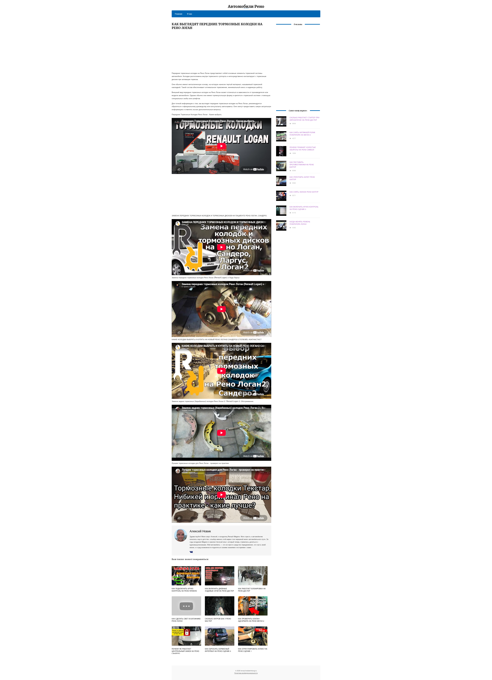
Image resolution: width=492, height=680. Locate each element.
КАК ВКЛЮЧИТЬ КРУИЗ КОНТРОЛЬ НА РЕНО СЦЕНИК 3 (304, 208)
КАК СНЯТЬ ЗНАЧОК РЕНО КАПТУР (304, 192)
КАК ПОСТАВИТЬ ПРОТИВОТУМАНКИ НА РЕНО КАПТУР (302, 164)
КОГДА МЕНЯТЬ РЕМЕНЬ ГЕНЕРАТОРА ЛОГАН (300, 222)
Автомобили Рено (246, 6)
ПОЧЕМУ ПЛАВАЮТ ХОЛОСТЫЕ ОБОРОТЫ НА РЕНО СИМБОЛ (303, 148)
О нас (189, 13)
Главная (178, 13)
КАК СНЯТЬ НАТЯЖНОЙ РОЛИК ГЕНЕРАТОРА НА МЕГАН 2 (302, 133)
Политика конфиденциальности (246, 673)
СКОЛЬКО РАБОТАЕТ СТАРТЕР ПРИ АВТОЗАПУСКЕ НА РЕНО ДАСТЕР (304, 118)
